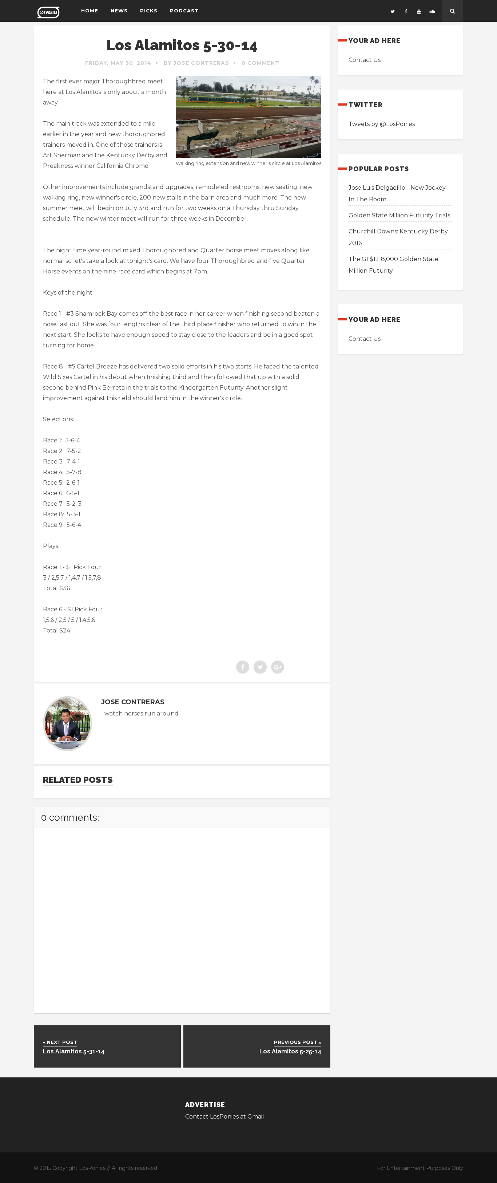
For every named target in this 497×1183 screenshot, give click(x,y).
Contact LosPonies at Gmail (224, 1116)
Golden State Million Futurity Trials (399, 215)
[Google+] (277, 667)
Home (89, 10)
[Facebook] (405, 11)
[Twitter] (392, 11)
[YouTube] (419, 11)
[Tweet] (260, 667)
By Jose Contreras (196, 63)
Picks (149, 10)
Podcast (184, 10)
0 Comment (260, 63)
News (119, 10)
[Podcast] (432, 11)
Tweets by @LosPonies (382, 124)
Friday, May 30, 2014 (118, 63)
